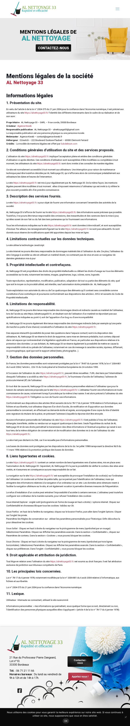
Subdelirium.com (69, 143)
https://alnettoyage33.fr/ (36, 112)
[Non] (125, 717)
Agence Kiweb (24, 126)
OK (66, 721)
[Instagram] (50, 690)
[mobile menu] (117, 9)
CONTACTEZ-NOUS (53, 48)
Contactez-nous (80, 661)
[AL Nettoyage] (33, 9)
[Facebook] (19, 690)
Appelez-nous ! (80, 676)
